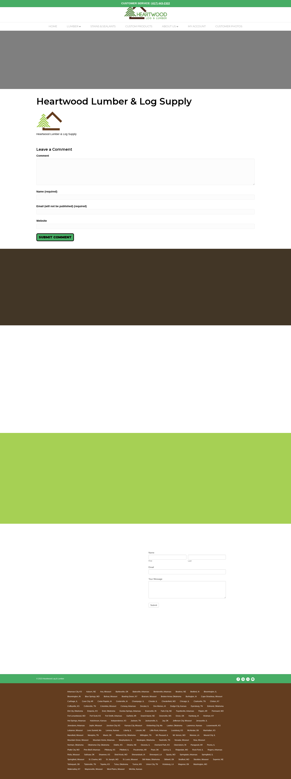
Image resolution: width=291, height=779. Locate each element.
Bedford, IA (194, 692)
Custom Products (138, 26)
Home (53, 26)
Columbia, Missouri (108, 706)
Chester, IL (153, 701)
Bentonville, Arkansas (162, 692)
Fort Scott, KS (95, 716)
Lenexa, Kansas (112, 730)
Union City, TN (152, 764)
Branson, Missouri (149, 696)
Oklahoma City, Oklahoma (98, 745)
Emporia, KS (92, 711)
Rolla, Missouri (73, 755)
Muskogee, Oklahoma (146, 740)
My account (197, 26)
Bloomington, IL (210, 692)
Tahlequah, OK (73, 764)
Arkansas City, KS (74, 692)
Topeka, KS (105, 764)
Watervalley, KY (73, 769)
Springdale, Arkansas (188, 755)
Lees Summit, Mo (94, 730)
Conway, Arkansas (128, 706)
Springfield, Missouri (75, 759)
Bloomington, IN (74, 696)
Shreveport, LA (155, 755)
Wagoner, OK (183, 764)
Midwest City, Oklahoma (126, 735)
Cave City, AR (87, 701)
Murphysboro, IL (125, 740)
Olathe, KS (118, 745)
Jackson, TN (136, 721)
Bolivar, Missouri (110, 696)
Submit (153, 605)
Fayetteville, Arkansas (185, 711)
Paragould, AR (197, 745)
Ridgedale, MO (182, 750)
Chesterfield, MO (169, 701)
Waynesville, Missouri (94, 769)
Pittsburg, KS (110, 750)
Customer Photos (228, 26)
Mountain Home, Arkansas (104, 740)
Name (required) (46, 191)
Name (151, 552)
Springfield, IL (207, 755)
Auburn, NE (91, 692)
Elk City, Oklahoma (75, 711)
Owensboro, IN (180, 745)
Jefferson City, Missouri (182, 721)
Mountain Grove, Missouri (78, 740)
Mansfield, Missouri (75, 735)
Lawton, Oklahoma (174, 726)
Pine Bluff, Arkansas (92, 750)
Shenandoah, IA (138, 755)
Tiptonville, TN (90, 764)
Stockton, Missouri (201, 759)
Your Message (155, 579)
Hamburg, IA (194, 716)
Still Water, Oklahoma (151, 759)
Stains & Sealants (103, 26)
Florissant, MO (218, 711)
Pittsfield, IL (124, 750)
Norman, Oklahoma (75, 745)
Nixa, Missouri (199, 740)
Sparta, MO (170, 755)
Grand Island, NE (148, 716)
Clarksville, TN (200, 701)
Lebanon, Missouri (75, 730)
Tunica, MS (137, 764)
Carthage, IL (72, 701)
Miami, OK (107, 735)
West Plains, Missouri (116, 769)
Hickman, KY (208, 716)
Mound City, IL (209, 735)
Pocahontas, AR (140, 750)
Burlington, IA (191, 696)
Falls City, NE (166, 711)
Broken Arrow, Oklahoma (171, 696)
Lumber (72, 26)
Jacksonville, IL (151, 721)
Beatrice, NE (181, 692)
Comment (42, 155)
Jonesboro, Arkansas (76, 726)
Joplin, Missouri (95, 726)
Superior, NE (218, 759)
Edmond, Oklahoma (215, 706)
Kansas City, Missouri (133, 726)
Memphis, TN (93, 735)
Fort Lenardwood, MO (76, 716)
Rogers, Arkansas (215, 750)
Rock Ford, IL (197, 750)
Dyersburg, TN (197, 706)
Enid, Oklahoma (108, 711)
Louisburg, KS (177, 730)
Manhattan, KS (209, 730)
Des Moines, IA (159, 706)
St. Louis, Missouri (130, 759)
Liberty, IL (127, 730)
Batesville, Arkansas (141, 692)
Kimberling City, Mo (154, 726)
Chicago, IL (184, 701)
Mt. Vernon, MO (179, 735)
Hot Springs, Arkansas (76, 721)
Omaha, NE (131, 745)
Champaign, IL (138, 701)
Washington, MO (200, 764)
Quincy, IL (167, 750)
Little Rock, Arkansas (158, 730)
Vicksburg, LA (168, 764)
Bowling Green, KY (129, 696)
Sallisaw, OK (89, 755)
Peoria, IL (211, 745)
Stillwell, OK (169, 759)
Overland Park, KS (162, 745)
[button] (33, 384)
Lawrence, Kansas (194, 726)
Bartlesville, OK (122, 692)
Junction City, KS (113, 726)
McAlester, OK (193, 730)
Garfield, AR (131, 716)
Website (41, 220)
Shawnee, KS (104, 755)
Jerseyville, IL (201, 721)
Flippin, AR (202, 711)
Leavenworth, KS (213, 726)
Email (151, 567)
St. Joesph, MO (112, 759)
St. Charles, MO (95, 759)
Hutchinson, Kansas (98, 721)
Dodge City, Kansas (178, 706)
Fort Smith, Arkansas (113, 716)
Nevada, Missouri (182, 740)
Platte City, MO (73, 750)
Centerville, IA (122, 701)
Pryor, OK (155, 750)
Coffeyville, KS (73, 706)
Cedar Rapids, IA (105, 701)
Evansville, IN (150, 711)
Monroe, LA (194, 735)
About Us (169, 26)
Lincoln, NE (140, 730)
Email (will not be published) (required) (61, 206)
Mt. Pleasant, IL (162, 735)
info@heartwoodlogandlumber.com (88, 587)
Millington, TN (145, 735)
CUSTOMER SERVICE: (145, 3)
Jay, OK (165, 721)
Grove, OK (180, 716)
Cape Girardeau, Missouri (211, 696)
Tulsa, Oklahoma (121, 764)
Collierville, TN (90, 706)
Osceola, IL (145, 745)
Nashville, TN (164, 740)
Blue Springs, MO (92, 696)
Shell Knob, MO (120, 755)
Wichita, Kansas (135, 769)
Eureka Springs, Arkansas (130, 711)
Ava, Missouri (105, 692)
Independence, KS (118, 721)
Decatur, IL (144, 706)
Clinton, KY (214, 701)
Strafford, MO (183, 759)
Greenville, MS (165, 716)
